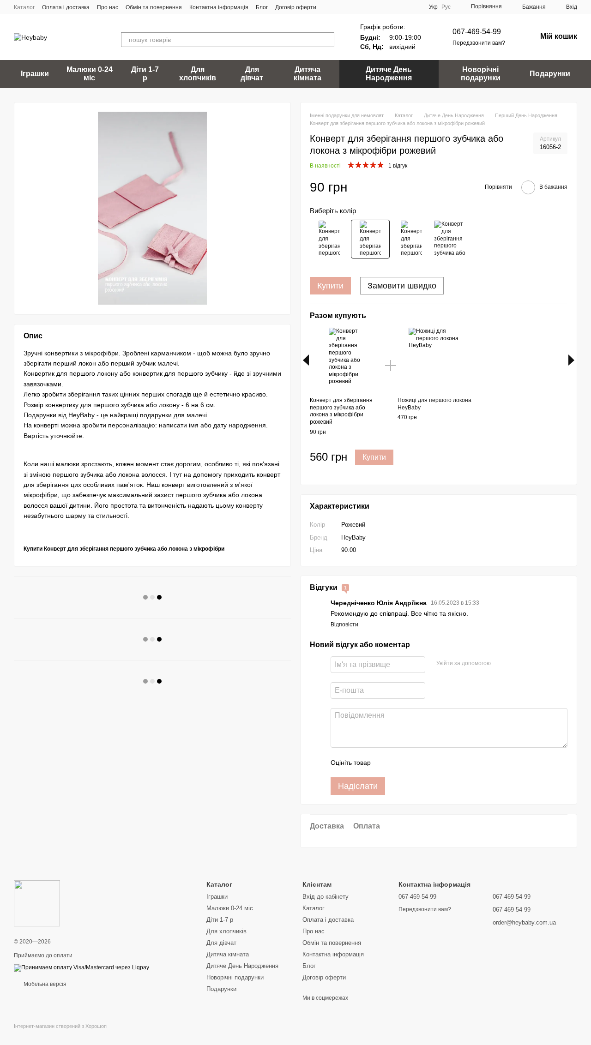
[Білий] (329, 239)
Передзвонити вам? (478, 43)
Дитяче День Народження (389, 74)
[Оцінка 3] (415, 762)
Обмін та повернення (154, 7)
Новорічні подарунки (481, 74)
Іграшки (35, 74)
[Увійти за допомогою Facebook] (501, 663)
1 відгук (397, 165)
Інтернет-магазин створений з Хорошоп (60, 1026)
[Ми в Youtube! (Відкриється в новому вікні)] (340, 7)
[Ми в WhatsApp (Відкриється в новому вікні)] (362, 7)
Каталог (24, 7)
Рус (446, 7)
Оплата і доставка (66, 7)
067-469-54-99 (476, 32)
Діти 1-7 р (145, 74)
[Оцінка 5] (445, 762)
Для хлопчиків (197, 74)
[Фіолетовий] (452, 239)
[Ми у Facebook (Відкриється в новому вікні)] (329, 7)
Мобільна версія (44, 984)
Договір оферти (295, 7)
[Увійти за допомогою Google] (515, 663)
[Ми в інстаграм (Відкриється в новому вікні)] (351, 7)
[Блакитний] (411, 239)
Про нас (107, 7)
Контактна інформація (218, 7)
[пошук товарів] (327, 39)
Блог (262, 7)
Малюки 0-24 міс (89, 74)
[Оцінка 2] (400, 762)
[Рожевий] (370, 239)
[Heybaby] (37, 903)
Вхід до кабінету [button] (325, 896)
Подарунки (550, 74)
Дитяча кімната (307, 74)
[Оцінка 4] (430, 762)
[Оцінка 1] (386, 762)
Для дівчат (252, 74)
